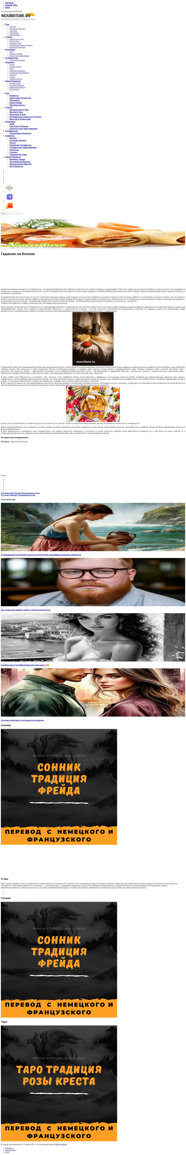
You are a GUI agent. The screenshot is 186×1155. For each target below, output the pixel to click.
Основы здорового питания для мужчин (22, 720)
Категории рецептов (17, 29)
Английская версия (16, 85)
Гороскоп (12, 75)
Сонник (12, 77)
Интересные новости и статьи (21, 45)
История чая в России (20, 493)
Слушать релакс (15, 67)
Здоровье (10, 49)
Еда (7, 24)
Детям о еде (14, 41)
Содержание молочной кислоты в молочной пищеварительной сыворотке (41, 555)
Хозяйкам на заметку (17, 71)
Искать (12, 65)
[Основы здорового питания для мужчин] (93, 716)
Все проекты (14, 89)
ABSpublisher (61, 1144)
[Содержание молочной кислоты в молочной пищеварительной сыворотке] (93, 551)
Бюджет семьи (15, 83)
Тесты (11, 69)
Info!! (7, 7)
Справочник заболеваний (19, 73)
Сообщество (11, 58)
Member (9, 3)
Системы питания (16, 54)
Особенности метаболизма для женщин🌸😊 (25, 665)
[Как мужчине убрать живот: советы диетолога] (93, 606)
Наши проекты (13, 81)
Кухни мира (13, 33)
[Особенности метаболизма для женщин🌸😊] (93, 661)
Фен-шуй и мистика (17, 47)
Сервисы (9, 62)
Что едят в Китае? (18, 495)
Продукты (13, 31)
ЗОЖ (11, 52)
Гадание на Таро (15, 79)
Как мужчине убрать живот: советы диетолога (25, 610)
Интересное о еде (16, 39)
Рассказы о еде (15, 43)
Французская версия (17, 87)
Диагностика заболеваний (19, 56)
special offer (11, 5)
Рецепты (12, 27)
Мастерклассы (14, 35)
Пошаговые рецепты (17, 60)
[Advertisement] (65, 273)
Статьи (8, 37)
